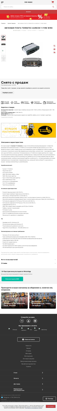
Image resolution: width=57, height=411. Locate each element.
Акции (28, 348)
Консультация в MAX (12, 279)
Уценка (28, 366)
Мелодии (29, 353)
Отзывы (4, 263)
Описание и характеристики (12, 142)
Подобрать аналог (8, 92)
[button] (2, 300)
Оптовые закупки (28, 358)
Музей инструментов (29, 364)
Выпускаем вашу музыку (29, 361)
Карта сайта (4, 399)
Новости (28, 345)
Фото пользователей (9, 260)
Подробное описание (7, 117)
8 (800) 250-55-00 (15, 395)
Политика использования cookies (33, 408)
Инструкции (28, 356)
